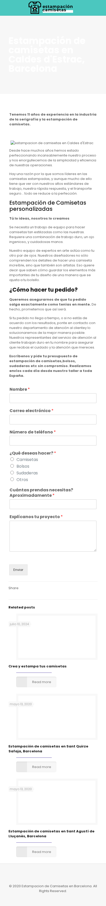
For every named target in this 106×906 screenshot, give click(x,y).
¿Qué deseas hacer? (33, 453)
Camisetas (27, 460)
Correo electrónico (32, 411)
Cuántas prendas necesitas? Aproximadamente (41, 492)
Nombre (20, 389)
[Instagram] (53, 898)
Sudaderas (27, 473)
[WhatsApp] (46, 898)
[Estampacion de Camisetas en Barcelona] (53, 7)
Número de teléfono (33, 432)
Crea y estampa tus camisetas (37, 666)
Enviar (18, 569)
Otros (22, 480)
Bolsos (22, 466)
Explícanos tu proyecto (36, 517)
